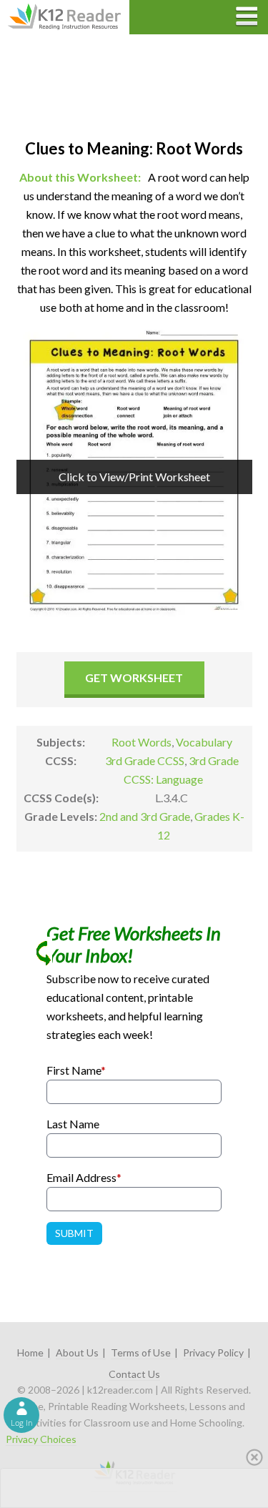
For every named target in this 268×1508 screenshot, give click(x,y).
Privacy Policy (213, 1352)
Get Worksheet (134, 677)
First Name (76, 1070)
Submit (74, 1233)
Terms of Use (141, 1352)
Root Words (141, 742)
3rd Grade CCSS (144, 760)
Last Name (72, 1123)
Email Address (83, 1177)
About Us (77, 1352)
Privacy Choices (41, 1439)
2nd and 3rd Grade (144, 816)
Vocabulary (204, 742)
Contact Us (134, 1374)
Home (30, 1352)
